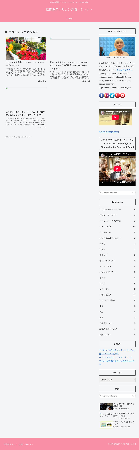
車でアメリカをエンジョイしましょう (115, 357)
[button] (133, 193)
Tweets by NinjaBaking (109, 132)
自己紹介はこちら (124, 70)
